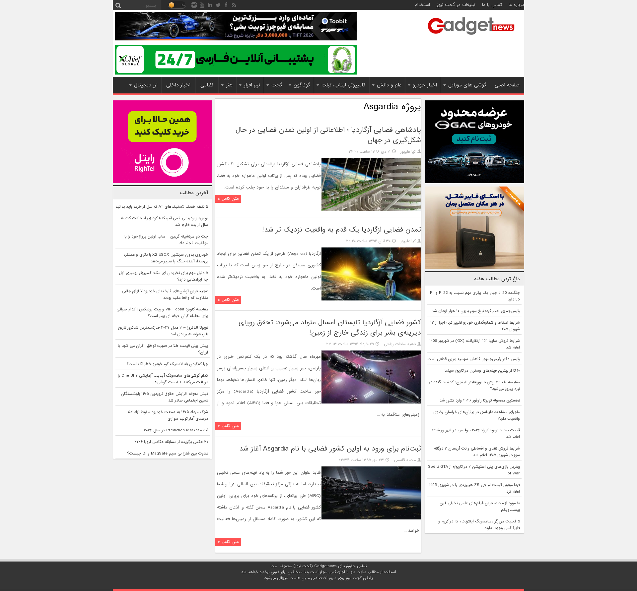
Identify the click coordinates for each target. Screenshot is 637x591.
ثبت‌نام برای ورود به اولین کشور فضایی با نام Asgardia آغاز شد (330, 449)
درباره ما (516, 5)
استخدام (422, 5)
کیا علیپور (408, 152)
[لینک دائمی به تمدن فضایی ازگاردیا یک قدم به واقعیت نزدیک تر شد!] (371, 299)
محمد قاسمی (405, 460)
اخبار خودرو (425, 85)
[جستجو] (118, 5)
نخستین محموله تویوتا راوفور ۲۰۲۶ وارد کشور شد (480, 400)
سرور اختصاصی (323, 578)
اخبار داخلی (178, 85)
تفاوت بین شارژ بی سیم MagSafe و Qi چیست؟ (167, 454)
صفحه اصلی (507, 85)
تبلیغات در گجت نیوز (456, 5)
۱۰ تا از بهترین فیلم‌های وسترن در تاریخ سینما (482, 371)
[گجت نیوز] (471, 37)
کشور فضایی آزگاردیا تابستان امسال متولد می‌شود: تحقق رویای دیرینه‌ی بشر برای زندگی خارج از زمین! (330, 327)
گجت (276, 85)
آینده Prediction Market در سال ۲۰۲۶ (176, 430)
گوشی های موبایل (467, 85)
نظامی (206, 85)
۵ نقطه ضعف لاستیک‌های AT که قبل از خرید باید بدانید (161, 207)
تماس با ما (492, 5)
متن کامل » (228, 198)
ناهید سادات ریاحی (400, 344)
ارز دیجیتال (146, 85)
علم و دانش (389, 85)
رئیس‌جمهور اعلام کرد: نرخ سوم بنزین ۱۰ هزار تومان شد (476, 311)
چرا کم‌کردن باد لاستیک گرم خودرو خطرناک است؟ (167, 364)
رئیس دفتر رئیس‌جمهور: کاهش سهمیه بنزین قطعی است (473, 359)
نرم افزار (252, 85)
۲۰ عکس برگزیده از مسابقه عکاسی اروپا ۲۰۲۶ (171, 442)
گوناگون (302, 85)
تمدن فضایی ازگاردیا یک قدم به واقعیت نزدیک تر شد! (341, 230)
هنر (229, 85)
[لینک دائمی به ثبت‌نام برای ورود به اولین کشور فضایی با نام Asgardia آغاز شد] (371, 518)
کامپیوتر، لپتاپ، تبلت (343, 85)
